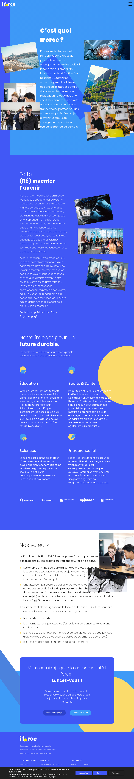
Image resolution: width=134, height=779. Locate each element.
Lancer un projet (80, 712)
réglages (52, 776)
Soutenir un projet (54, 712)
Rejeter (100, 773)
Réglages (116, 773)
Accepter (83, 773)
